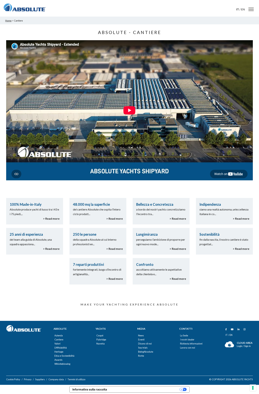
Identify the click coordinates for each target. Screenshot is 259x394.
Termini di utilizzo (76, 379)
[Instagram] (244, 329)
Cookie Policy (13, 379)
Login (240, 346)
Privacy (28, 379)
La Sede (184, 335)
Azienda (58, 335)
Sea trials (142, 348)
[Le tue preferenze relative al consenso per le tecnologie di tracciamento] (252, 387)
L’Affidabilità (60, 348)
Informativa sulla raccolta (89, 389)
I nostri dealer (187, 339)
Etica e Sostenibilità (64, 356)
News (141, 335)
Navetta (100, 344)
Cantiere (58, 339)
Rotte (141, 356)
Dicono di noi (145, 344)
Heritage (58, 352)
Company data (56, 379)
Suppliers (40, 379)
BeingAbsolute (145, 352)
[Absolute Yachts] (25, 8)
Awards (58, 360)
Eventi (141, 339)
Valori (57, 344)
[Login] (229, 346)
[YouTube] (232, 329)
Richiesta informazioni (191, 344)
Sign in (247, 346)
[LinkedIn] (238, 329)
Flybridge (101, 339)
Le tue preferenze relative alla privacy (145, 389)
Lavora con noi (187, 348)
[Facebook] (226, 329)
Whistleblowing (62, 364)
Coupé (99, 335)
